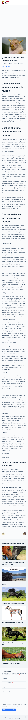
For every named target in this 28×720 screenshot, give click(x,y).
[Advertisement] (14, 19)
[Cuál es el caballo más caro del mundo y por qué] (14, 634)
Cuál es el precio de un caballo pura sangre (13, 603)
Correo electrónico (8, 682)
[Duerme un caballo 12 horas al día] (14, 654)
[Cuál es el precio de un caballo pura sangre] (14, 594)
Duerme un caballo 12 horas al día (11, 663)
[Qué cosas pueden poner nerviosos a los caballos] (14, 574)
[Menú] (25, 2)
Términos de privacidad (14, 718)
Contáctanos (22, 717)
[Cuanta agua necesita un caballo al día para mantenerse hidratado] (14, 553)
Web (4, 687)
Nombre (5, 678)
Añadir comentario (7, 691)
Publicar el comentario (8, 709)
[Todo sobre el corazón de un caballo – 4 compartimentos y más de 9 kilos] (14, 613)
